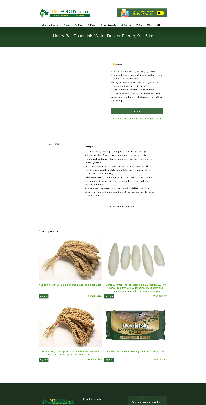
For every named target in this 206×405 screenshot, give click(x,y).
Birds (126, 118)
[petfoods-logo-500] (58, 398)
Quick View (96, 296)
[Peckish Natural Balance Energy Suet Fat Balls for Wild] (135, 325)
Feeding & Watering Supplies (145, 118)
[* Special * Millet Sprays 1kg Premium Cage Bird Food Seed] (70, 258)
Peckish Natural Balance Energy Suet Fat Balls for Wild (135, 351)
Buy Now (137, 111)
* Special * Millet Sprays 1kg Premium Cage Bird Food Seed (70, 284)
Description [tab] (54, 144)
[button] (159, 25)
